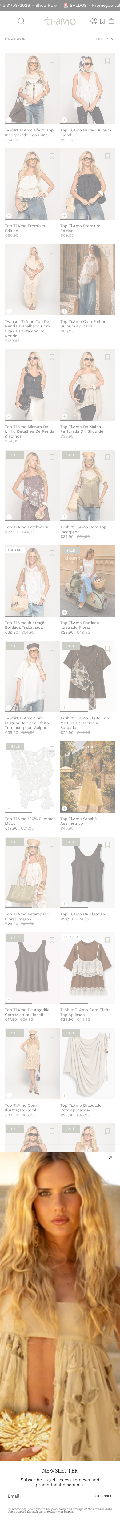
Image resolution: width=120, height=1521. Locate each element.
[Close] (111, 1157)
